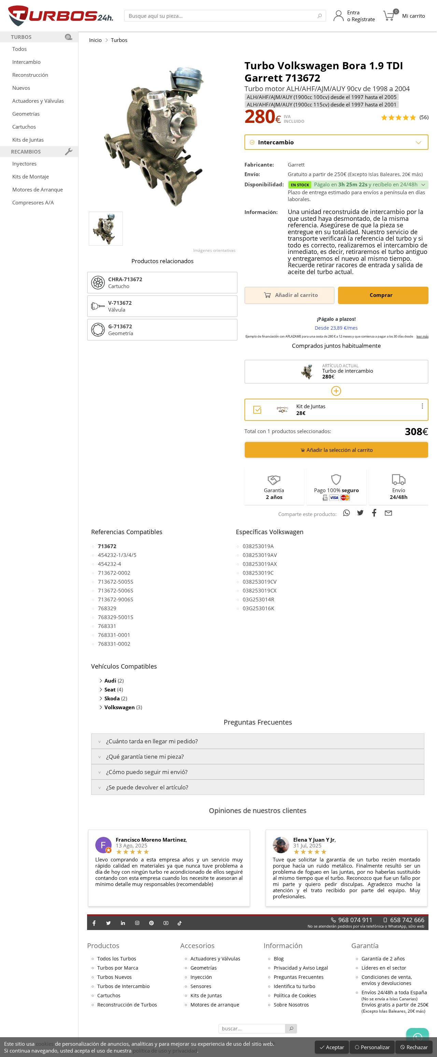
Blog (279, 959)
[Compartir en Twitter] (361, 512)
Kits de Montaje (30, 176)
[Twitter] (108, 923)
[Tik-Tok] (179, 923)
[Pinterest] (151, 923)
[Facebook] (94, 923)
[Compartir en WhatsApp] (347, 512)
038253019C (258, 572)
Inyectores (24, 163)
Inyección (201, 977)
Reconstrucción (30, 74)
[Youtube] (166, 923)
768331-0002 (114, 643)
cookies (45, 1043)
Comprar (382, 294)
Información (283, 945)
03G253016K (258, 608)
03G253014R (258, 599)
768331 (107, 626)
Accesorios (197, 945)
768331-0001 (114, 634)
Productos (103, 945)
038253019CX (260, 590)
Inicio (95, 40)
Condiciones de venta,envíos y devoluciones (387, 980)
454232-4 (109, 563)
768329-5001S (115, 617)
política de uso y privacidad (165, 1050)
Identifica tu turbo (294, 986)
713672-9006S (115, 599)
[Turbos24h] (60, 16)
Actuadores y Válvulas (38, 100)
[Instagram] (137, 923)
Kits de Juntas (28, 139)
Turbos (119, 40)
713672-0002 (114, 572)
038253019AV (260, 555)
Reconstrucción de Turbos (127, 1005)
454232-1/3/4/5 (117, 555)
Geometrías (26, 113)
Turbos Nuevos (114, 977)
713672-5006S (115, 590)
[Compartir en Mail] (388, 512)
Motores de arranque (215, 1005)
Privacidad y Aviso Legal (301, 968)
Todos (19, 48)
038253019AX (260, 563)
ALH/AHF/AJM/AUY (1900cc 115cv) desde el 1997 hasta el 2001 (322, 104)
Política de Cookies (295, 995)
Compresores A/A (33, 202)
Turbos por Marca (117, 968)
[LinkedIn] (123, 923)
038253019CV (260, 581)
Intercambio (26, 61)
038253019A (258, 546)
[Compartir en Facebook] (375, 512)
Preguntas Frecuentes (299, 977)
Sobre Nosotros (291, 1005)
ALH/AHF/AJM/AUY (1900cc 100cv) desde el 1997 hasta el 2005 (322, 97)
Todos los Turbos (116, 959)
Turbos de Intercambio (123, 986)
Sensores (201, 986)
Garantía (365, 945)
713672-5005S (115, 581)
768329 (107, 608)
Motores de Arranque (37, 189)
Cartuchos (24, 126)
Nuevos (21, 87)
